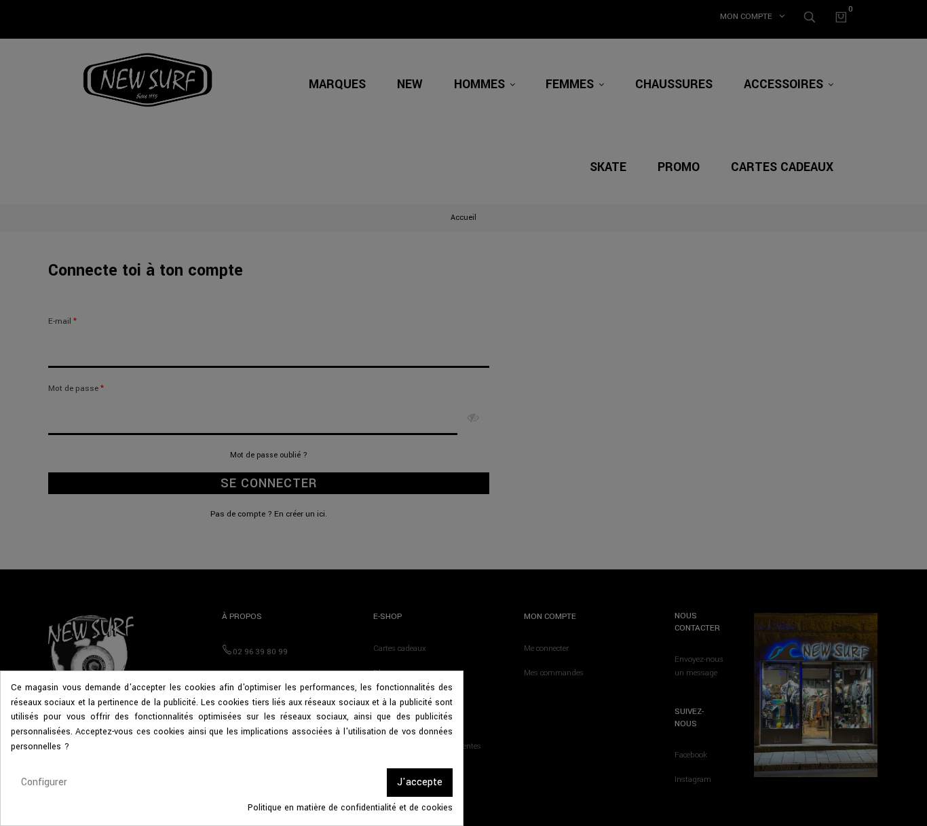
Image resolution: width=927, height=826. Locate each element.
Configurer (44, 782)
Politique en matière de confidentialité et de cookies (350, 808)
